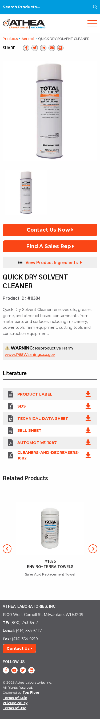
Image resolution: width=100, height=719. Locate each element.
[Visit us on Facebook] (6, 670)
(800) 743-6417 (20, 622)
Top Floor (31, 693)
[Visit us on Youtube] (14, 670)
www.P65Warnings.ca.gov (30, 354)
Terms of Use (14, 708)
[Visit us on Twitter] (23, 670)
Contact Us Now (49, 230)
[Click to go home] (24, 23)
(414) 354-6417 (22, 630)
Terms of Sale (15, 698)
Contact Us (19, 648)
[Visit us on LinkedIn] (31, 670)
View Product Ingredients (52, 263)
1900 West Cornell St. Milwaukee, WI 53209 (43, 614)
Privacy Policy (15, 703)
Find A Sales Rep (49, 246)
